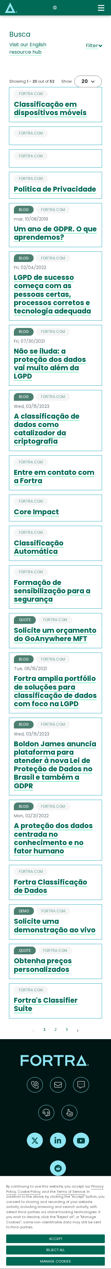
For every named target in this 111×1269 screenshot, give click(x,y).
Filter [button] (92, 45)
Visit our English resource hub (27, 48)
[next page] (77, 1030)
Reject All (55, 1249)
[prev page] (33, 1030)
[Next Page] (77, 1030)
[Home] (11, 7)
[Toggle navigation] (101, 8)
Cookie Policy (29, 1191)
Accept (55, 1238)
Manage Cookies (55, 1261)
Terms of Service (70, 1191)
